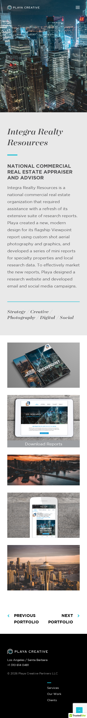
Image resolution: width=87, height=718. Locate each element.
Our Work (54, 693)
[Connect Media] (43, 365)
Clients (52, 700)
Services (53, 687)
